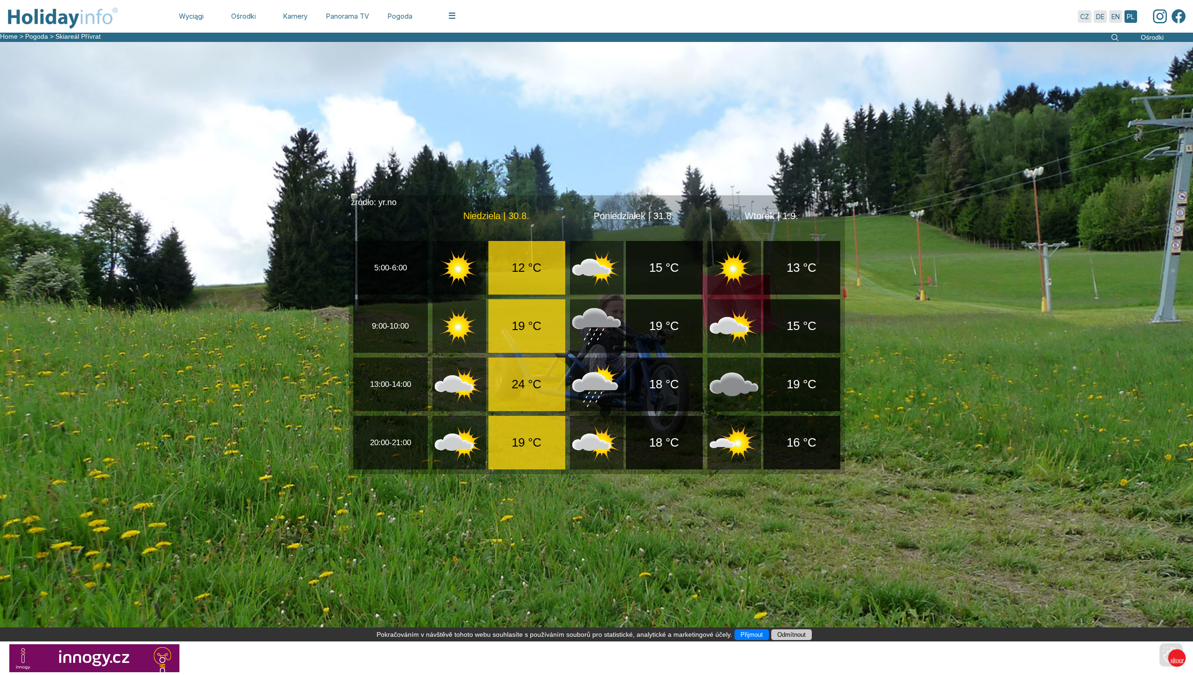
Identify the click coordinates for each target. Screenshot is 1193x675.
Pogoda (36, 36)
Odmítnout (791, 634)
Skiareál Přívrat (78, 36)
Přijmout (751, 634)
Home (9, 36)
